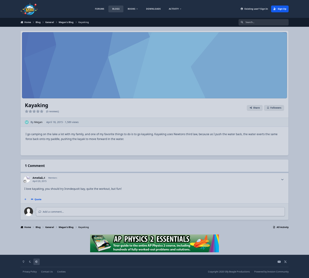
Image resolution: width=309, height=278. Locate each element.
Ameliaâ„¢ (39, 177)
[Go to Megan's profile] (27, 122)
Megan (38, 122)
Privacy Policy (30, 271)
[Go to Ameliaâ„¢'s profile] (27, 179)
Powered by (271, 271)
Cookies (61, 271)
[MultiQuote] (25, 199)
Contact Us (47, 271)
